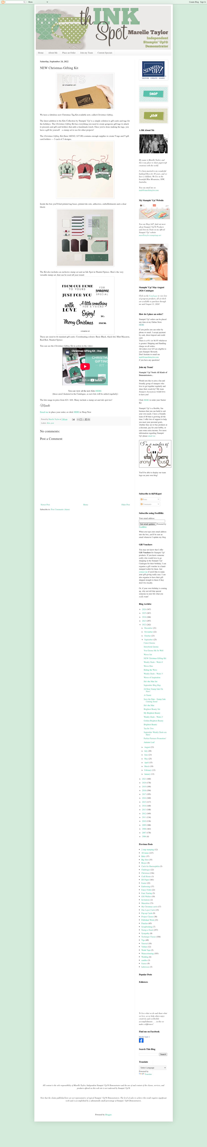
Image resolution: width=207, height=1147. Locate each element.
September (148, 639)
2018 (144, 790)
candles (144, 960)
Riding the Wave (150, 669)
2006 (144, 836)
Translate (148, 1074)
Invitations (145, 899)
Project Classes (147, 916)
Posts (144, 499)
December (148, 628)
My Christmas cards (149, 906)
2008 (144, 828)
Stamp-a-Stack (147, 930)
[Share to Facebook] (86, 419)
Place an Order (68, 52)
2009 (144, 825)
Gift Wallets (146, 896)
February (148, 770)
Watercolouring (147, 953)
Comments (146, 504)
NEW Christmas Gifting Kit (155, 658)
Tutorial (144, 943)
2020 (144, 782)
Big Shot (144, 859)
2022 (144, 624)
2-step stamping (147, 849)
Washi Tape (146, 950)
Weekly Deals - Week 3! (153, 673)
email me (151, 435)
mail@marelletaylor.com (149, 190)
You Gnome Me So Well (153, 650)
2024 (144, 617)
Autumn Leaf (149, 742)
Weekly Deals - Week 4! (153, 662)
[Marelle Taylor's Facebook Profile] (141, 1042)
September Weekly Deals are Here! (155, 733)
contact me (143, 571)
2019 (144, 786)
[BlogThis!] (80, 419)
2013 (144, 809)
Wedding (144, 956)
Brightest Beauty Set (152, 709)
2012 (144, 813)
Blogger (108, 1114)
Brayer (144, 863)
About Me (52, 52)
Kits (48, 423)
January (147, 774)
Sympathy (145, 933)
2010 (144, 821)
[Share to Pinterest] (88, 419)
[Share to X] (83, 419)
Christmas (145, 873)
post (52, 423)
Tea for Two (148, 728)
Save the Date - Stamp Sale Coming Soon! (155, 700)
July (146, 751)
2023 (144, 620)
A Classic (147, 695)
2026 (144, 609)
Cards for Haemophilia (150, 866)
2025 (144, 613)
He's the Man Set (150, 681)
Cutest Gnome (149, 643)
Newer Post (45, 504)
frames (144, 963)
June (146, 754)
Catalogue (153, 295)
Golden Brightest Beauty (153, 720)
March (147, 766)
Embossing (145, 886)
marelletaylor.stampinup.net (150, 235)
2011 (144, 817)
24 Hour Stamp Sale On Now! (153, 690)
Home (41, 52)
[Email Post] (73, 419)
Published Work (147, 920)
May (146, 758)
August (147, 747)
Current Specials (105, 52)
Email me (44, 412)
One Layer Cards (148, 910)
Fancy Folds (146, 889)
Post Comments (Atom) (60, 509)
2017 (144, 794)
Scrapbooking (146, 926)
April (146, 762)
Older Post (125, 504)
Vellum (144, 946)
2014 (144, 805)
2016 (144, 798)
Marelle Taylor (144, 1037)
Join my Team (86, 52)
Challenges (145, 869)
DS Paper (145, 879)
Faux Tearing (146, 893)
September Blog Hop (152, 685)
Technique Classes (148, 936)
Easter (143, 883)
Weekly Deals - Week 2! (153, 716)
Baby (143, 856)
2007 (144, 832)
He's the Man (149, 705)
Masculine (145, 903)
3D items (145, 853)
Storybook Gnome (151, 646)
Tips (143, 940)
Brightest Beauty (150, 724)
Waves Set (148, 654)
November (148, 631)
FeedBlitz (143, 527)
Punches (144, 923)
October (147, 635)
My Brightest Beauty (152, 713)
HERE (98, 390)
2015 (144, 802)
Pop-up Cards (146, 913)
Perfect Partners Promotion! (155, 738)
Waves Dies (148, 666)
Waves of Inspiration (152, 677)
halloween (145, 966)
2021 (144, 778)
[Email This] (78, 419)
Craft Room (146, 876)
